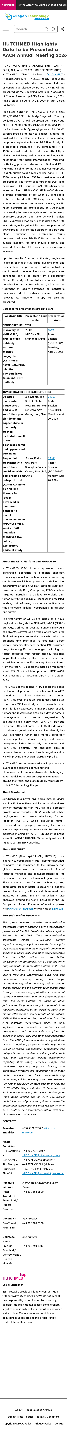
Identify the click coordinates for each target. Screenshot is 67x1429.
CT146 (51, 458)
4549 (51, 330)
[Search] (46, 29)
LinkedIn (57, 908)
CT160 (51, 396)
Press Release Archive (39, 1409)
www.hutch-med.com (21, 908)
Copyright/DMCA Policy (17, 1423)
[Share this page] (62, 29)
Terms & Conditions (48, 1416)
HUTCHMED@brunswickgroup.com (43, 1173)
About (18, 1409)
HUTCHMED (55, 74)
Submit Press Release (21, 1416)
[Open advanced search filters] (53, 29)
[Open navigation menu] (5, 29)
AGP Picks (8, 5)
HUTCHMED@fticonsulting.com (41, 1155)
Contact (59, 1423)
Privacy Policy (43, 1423)
